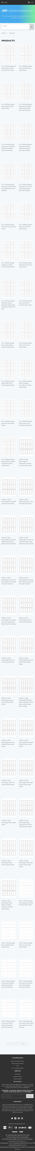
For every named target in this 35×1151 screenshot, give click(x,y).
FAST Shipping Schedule (18, 1063)
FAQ (18, 1065)
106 (23, 1043)
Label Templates (17, 1078)
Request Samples (17, 1076)
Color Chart (17, 1074)
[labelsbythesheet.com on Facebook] (15, 1118)
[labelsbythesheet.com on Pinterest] (19, 1118)
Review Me (17, 1149)
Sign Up (29, 1096)
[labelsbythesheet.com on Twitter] (12, 1118)
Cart (32, 2)
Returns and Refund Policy (17, 1061)
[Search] (31, 27)
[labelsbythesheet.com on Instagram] (22, 1118)
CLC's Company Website (17, 1068)
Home (3, 33)
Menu (5, 2)
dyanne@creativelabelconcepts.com (17, 1141)
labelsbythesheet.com (19, 1123)
